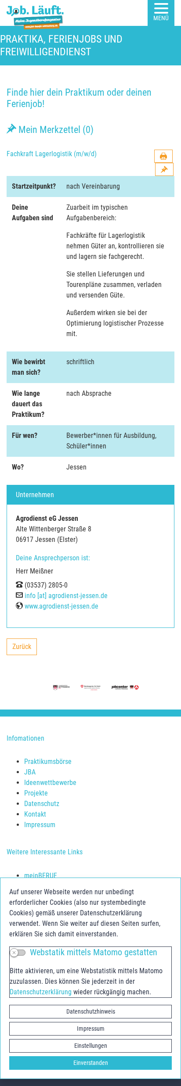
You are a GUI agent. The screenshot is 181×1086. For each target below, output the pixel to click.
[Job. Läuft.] (37, 13)
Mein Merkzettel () (55, 129)
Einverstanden (90, 1062)
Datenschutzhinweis (90, 1011)
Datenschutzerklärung (41, 992)
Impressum (91, 1028)
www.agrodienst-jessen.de (61, 606)
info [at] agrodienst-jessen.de (66, 595)
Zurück (24, 648)
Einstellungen (90, 1045)
